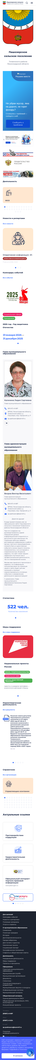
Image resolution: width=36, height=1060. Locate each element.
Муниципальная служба (11, 973)
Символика (7, 930)
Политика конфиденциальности (11, 1032)
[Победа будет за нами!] (18, 174)
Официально (8, 967)
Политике (23, 1049)
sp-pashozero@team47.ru (12, 1027)
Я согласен (18, 1056)
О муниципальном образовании (15, 928)
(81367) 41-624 (8, 1020)
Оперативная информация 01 (15, 258)
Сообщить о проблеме (18, 123)
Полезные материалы (11, 922)
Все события (8, 278)
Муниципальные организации (14, 976)
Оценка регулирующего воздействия (12, 984)
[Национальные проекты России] (18, 646)
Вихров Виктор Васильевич (17, 493)
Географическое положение (13, 950)
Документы (7, 978)
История (6, 935)
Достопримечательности (12, 938)
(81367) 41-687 (8, 1013)
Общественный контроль (12, 996)
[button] (4, 207)
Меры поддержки (9, 961)
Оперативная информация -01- (18, 255)
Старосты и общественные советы (15, 953)
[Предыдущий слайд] (4, 139)
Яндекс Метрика (8, 1042)
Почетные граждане (10, 933)
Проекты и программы (11, 963)
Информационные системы (13, 990)
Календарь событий (10, 917)
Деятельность (8, 956)
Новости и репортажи (11, 919)
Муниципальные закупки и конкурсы (16, 987)
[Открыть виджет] (30, 1053)
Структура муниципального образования (13, 970)
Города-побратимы (10, 940)
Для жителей (8, 914)
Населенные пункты (10, 945)
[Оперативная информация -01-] (18, 239)
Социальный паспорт (11, 948)
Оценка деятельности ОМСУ (13, 998)
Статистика (7, 981)
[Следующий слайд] (32, 139)
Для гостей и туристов (11, 943)
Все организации (9, 775)
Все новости (8, 224)
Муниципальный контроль (12, 992)
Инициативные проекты (12, 1005)
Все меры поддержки (11, 632)
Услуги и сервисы (9, 924)
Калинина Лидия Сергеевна (17, 400)
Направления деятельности (13, 958)
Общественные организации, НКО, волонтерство (16, 1001)
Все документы (9, 710)
